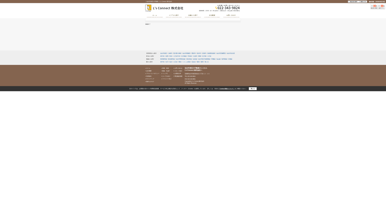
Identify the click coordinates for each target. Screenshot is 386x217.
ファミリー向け (166, 79)
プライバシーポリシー (152, 73)
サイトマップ (150, 79)
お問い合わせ (178, 68)
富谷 (170, 56)
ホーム (148, 68)
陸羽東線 (224, 59)
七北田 (195, 56)
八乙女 (209, 56)
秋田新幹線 (163, 59)
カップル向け (166, 76)
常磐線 (213, 59)
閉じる (253, 88)
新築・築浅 (165, 68)
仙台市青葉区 (186, 53)
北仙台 (194, 62)
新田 (202, 62)
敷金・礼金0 (166, 71)
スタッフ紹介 (178, 71)
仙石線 (195, 59)
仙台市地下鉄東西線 (204, 59)
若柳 (199, 56)
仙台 (170, 62)
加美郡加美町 (211, 53)
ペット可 (165, 73)
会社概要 (148, 71)
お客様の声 (178, 73)
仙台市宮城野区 (221, 53)
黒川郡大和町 (177, 53)
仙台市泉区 (163, 53)
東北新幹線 (171, 59)
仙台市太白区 (231, 53)
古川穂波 (183, 56)
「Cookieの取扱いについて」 (227, 88)
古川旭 (204, 56)
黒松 (180, 62)
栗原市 (194, 53)
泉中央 (162, 56)
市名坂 (190, 56)
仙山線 (218, 59)
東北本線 (189, 59)
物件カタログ (150, 81)
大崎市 (170, 53)
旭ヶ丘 (207, 62)
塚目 (198, 62)
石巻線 (230, 59)
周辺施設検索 (178, 76)
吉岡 (167, 56)
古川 (167, 62)
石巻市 (204, 53)
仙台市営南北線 (180, 59)
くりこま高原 (186, 62)
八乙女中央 (176, 56)
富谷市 (199, 53)
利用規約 (148, 76)
